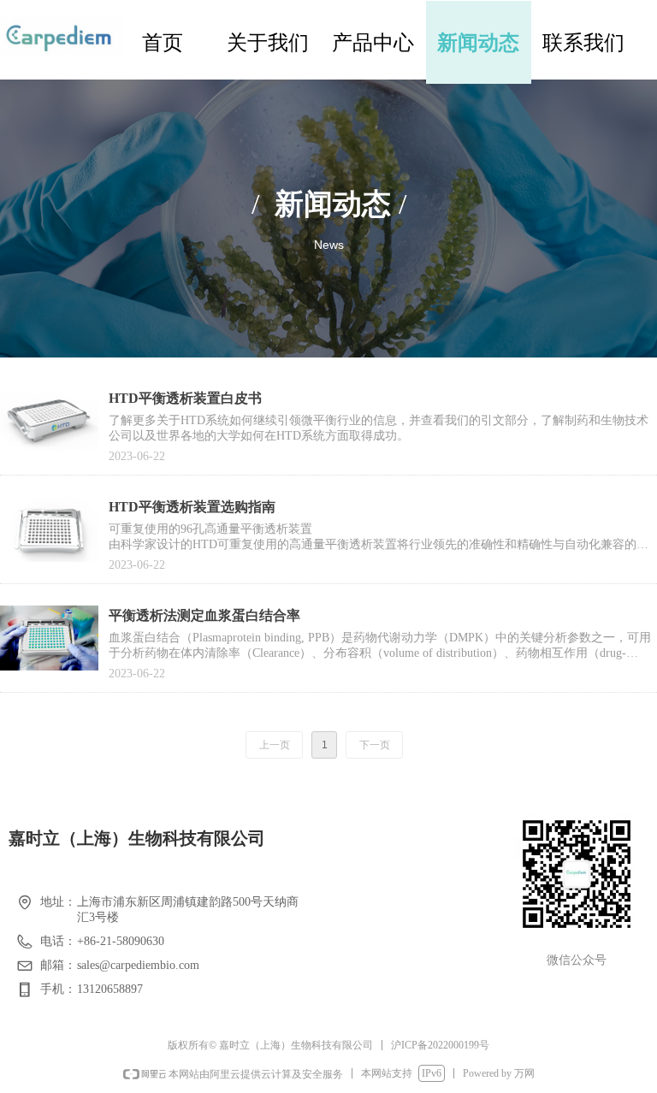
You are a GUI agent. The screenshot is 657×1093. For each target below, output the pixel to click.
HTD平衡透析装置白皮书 (185, 398)
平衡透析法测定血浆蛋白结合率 (204, 615)
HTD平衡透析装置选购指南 (192, 506)
